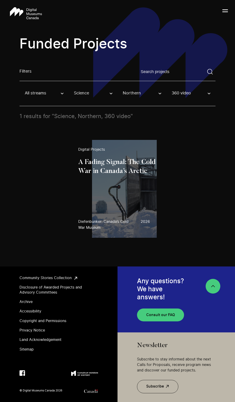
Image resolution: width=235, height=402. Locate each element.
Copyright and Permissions (43, 321)
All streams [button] (35, 93)
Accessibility (30, 311)
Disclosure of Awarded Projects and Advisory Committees (51, 290)
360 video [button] (181, 93)
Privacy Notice (32, 330)
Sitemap (27, 349)
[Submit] (209, 71)
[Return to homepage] (26, 14)
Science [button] (81, 93)
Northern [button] (132, 93)
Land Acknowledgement (41, 340)
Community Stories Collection (46, 278)
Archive (26, 302)
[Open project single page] (117, 189)
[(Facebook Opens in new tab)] (22, 373)
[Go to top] (213, 286)
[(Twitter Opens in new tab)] (31, 373)
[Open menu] (225, 13)
